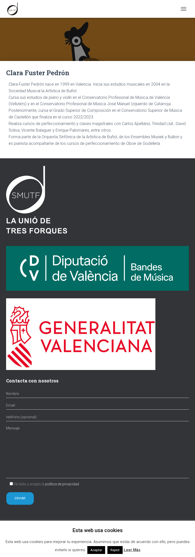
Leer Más (132, 550)
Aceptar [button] (96, 550)
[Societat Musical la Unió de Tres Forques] (14, 9)
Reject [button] (115, 550)
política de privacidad (62, 484)
